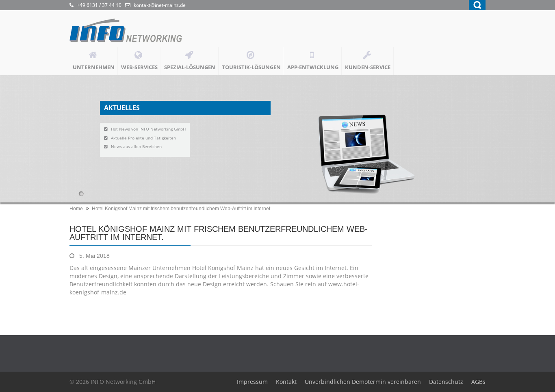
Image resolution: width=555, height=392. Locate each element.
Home (76, 208)
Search (477, 5)
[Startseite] (130, 32)
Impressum (252, 381)
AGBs (478, 381)
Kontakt (286, 381)
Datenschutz (446, 381)
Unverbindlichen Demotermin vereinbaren (363, 381)
